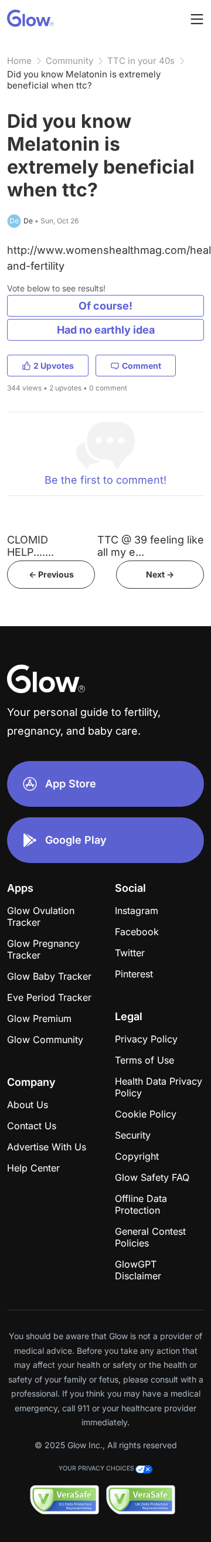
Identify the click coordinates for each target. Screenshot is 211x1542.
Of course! (105, 306)
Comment (141, 366)
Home (19, 60)
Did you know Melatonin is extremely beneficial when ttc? (84, 80)
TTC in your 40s (141, 60)
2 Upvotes (53, 366)
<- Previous (51, 574)
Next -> (160, 574)
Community (69, 60)
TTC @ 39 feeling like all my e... (150, 546)
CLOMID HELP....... (30, 546)
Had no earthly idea (106, 330)
